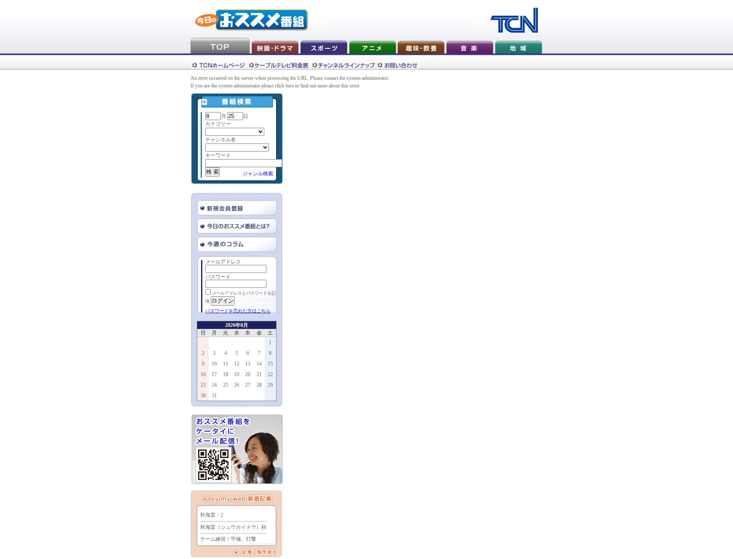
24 (214, 385)
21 (259, 374)
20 (247, 374)
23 (203, 385)
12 (236, 364)
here (289, 86)
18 (225, 374)
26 (236, 385)
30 (203, 396)
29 (270, 385)
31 (214, 396)
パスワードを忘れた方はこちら (238, 310)
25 (225, 385)
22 (270, 374)
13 (247, 364)
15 (270, 364)
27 (247, 385)
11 (225, 364)
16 (203, 374)
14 (259, 364)
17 (214, 374)
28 (259, 385)
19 (236, 374)
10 (214, 364)
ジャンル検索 (258, 174)
